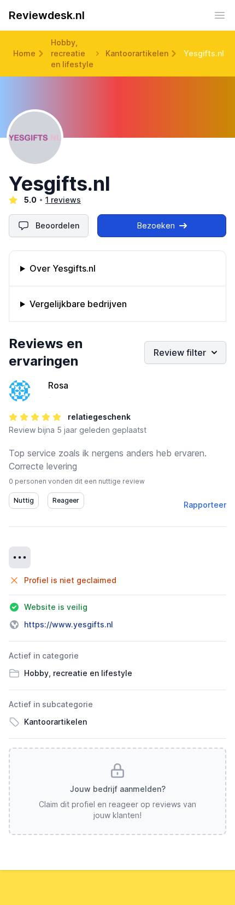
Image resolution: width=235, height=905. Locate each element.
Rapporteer (205, 504)
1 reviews (63, 199)
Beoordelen (57, 225)
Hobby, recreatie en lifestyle (72, 53)
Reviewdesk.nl (47, 15)
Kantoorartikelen (136, 53)
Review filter (180, 352)
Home (24, 53)
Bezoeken (156, 225)
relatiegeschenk (99, 416)
